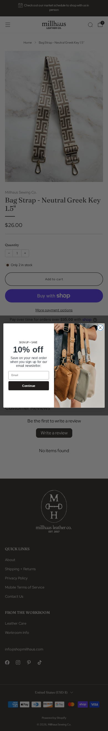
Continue (28, 385)
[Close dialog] (100, 328)
